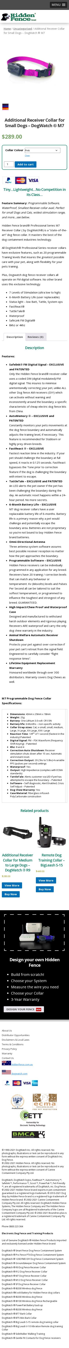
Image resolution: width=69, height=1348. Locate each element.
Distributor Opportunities (16, 1035)
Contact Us (8, 1058)
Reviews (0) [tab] (35, 337)
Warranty (7, 1053)
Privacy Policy (9, 1049)
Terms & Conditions (13, 1044)
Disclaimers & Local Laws (15, 1039)
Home (7, 28)
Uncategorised (22, 28)
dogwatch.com (19, 1073)
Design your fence (23, 1009)
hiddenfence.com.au (22, 1064)
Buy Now (11, 894)
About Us (7, 1030)
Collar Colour (14, 150)
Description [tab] (15, 337)
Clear (27, 155)
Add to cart (25, 164)
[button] (58, 5)
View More (12, 885)
